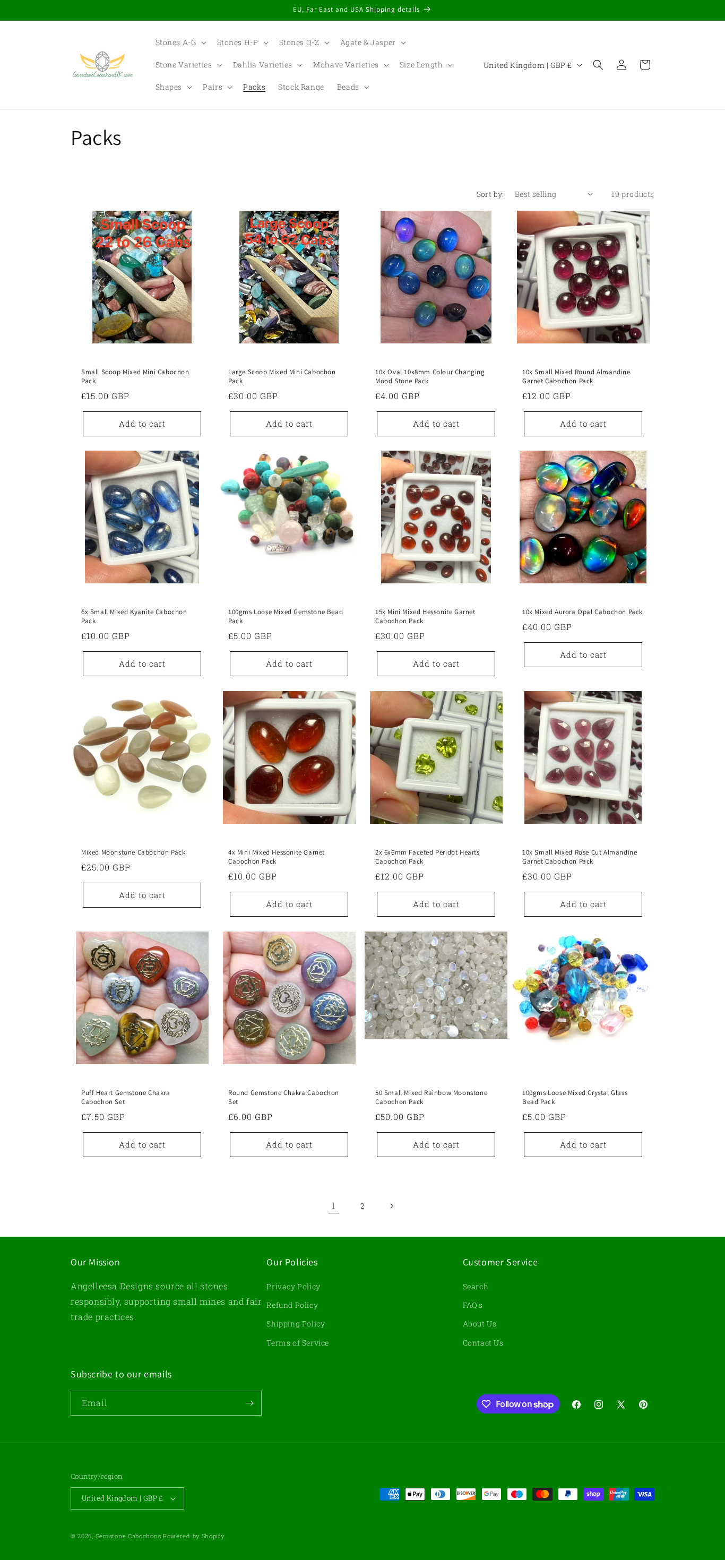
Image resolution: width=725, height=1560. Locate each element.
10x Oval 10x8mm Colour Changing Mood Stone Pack (430, 376)
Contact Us (483, 1343)
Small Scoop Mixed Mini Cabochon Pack (135, 376)
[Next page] (391, 1206)
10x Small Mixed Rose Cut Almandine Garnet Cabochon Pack (579, 857)
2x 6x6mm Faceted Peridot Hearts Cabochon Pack (427, 857)
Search (476, 1286)
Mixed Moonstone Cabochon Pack (133, 852)
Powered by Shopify (194, 1536)
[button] (180, 42)
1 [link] (334, 1205)
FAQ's (473, 1305)
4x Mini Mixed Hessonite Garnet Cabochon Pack (276, 857)
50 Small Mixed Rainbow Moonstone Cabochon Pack (431, 1097)
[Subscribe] (249, 1403)
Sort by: (490, 194)
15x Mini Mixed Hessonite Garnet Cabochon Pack (425, 616)
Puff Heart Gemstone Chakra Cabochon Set (125, 1097)
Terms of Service (297, 1343)
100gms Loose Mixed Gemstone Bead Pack (285, 616)
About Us (480, 1323)
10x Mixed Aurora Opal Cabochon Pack (582, 612)
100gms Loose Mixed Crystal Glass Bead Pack (574, 1097)
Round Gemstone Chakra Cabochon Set (283, 1097)
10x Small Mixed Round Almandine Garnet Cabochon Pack (576, 376)
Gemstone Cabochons (128, 1536)
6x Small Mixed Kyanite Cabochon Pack (134, 616)
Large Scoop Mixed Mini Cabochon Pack (282, 376)
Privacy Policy (293, 1286)
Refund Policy (292, 1305)
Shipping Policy (295, 1323)
